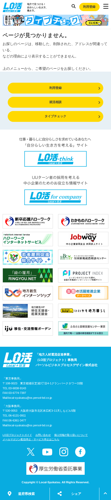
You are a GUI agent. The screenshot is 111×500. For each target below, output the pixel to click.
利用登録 (89, 7)
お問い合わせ (43, 435)
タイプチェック (55, 116)
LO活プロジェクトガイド (17, 435)
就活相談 (55, 102)
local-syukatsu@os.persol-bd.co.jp (30, 397)
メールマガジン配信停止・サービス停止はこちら (31, 439)
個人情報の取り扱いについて (71, 435)
